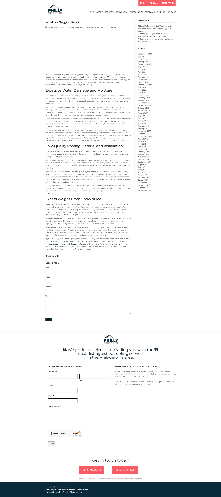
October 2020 (143, 82)
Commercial (122, 12)
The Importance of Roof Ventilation (152, 36)
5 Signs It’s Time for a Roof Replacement (154, 26)
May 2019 (142, 121)
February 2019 (143, 126)
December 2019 (144, 103)
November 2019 (144, 105)
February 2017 (143, 178)
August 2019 (143, 113)
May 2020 (142, 90)
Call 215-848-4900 (125, 469)
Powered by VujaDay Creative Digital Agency (63, 492)
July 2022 (141, 57)
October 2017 (143, 159)
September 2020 (145, 85)
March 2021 (142, 74)
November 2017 (144, 157)
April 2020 (142, 92)
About (99, 12)
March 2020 (143, 95)
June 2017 (142, 170)
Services (109, 12)
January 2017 (143, 180)
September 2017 (144, 162)
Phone (50, 386)
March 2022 (142, 59)
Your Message (54, 406)
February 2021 (143, 77)
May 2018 (142, 144)
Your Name (53, 371)
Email (47, 277)
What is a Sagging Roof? (62, 22)
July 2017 (141, 167)
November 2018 (144, 131)
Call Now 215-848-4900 (158, 3)
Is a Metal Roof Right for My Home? (152, 34)
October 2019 (143, 108)
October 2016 (143, 188)
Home (91, 12)
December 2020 (144, 80)
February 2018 (144, 152)
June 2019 (142, 118)
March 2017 (142, 175)
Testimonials (151, 12)
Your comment (51, 296)
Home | (48, 489)
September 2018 (145, 136)
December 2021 (144, 64)
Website (48, 287)
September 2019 (144, 111)
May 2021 (142, 69)
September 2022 (145, 54)
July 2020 (142, 87)
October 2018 (143, 134)
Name (48, 268)
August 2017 (143, 165)
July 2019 (141, 116)
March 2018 (142, 149)
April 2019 (142, 123)
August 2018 (143, 139)
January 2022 (143, 62)
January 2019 (143, 129)
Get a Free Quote (91, 469)
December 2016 (144, 183)
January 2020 (143, 100)
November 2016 (144, 185)
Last (81, 380)
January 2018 (143, 154)
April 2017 (142, 172)
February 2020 (144, 98)
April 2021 (142, 72)
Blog (162, 12)
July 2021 (141, 67)
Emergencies (136, 12)
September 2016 (144, 190)
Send (48, 319)
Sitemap (85, 489)
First (49, 380)
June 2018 (142, 141)
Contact (171, 12)
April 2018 (142, 147)
